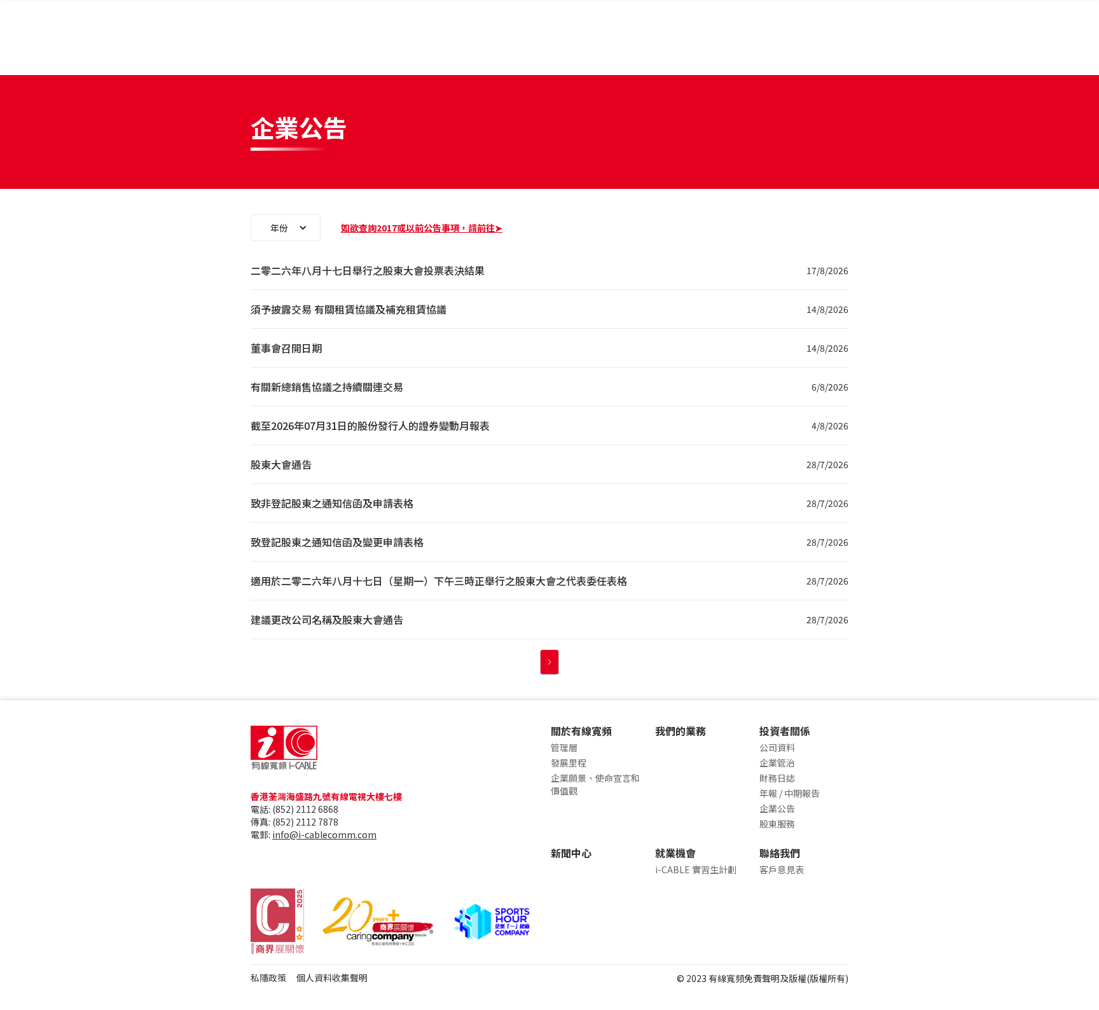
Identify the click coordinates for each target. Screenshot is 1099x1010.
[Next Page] (549, 662)
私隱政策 (268, 977)
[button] (285, 227)
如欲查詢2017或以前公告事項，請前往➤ (421, 227)
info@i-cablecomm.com (324, 834)
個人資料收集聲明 (332, 977)
